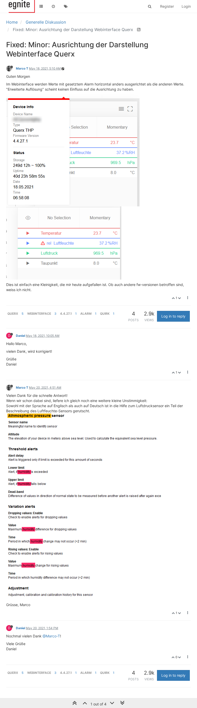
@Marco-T (51, 636)
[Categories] (41, 6)
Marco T (22, 68)
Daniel (20, 336)
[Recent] (53, 6)
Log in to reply (173, 316)
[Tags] (66, 6)
